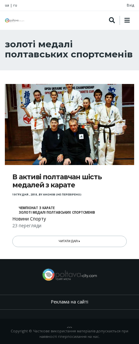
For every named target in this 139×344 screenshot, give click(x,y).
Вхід (130, 5)
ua (7, 5)
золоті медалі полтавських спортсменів (57, 212)
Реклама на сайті (69, 302)
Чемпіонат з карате (37, 208)
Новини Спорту (29, 219)
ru (15, 5)
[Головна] (14, 20)
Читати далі (69, 241)
